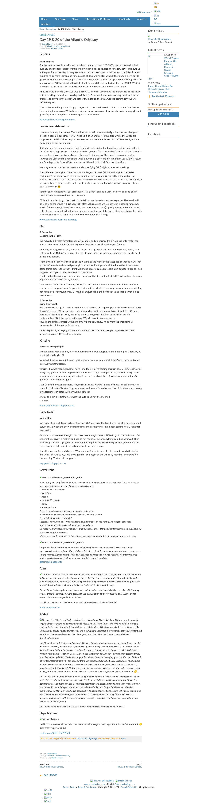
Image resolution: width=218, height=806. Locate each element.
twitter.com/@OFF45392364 (55, 733)
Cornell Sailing (47, 44)
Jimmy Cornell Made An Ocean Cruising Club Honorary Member (160, 89)
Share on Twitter (64, 751)
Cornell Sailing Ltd (129, 787)
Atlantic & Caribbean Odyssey (58, 46)
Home (42, 29)
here (123, 738)
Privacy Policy (69, 787)
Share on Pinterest (80, 751)
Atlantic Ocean (57, 48)
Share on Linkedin (97, 751)
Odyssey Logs (51, 29)
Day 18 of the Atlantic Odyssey (52, 767)
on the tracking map (87, 738)
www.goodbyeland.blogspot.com (57, 405)
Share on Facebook (48, 751)
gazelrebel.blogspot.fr (51, 562)
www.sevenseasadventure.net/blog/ (58, 220)
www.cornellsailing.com (94, 784)
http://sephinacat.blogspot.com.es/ (58, 119)
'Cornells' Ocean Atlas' (159, 39)
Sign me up (163, 114)
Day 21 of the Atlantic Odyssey (130, 767)
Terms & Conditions (87, 787)
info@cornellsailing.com (124, 784)
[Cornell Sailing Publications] (109, 9)
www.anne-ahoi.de (49, 607)
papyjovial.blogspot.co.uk (53, 463)
